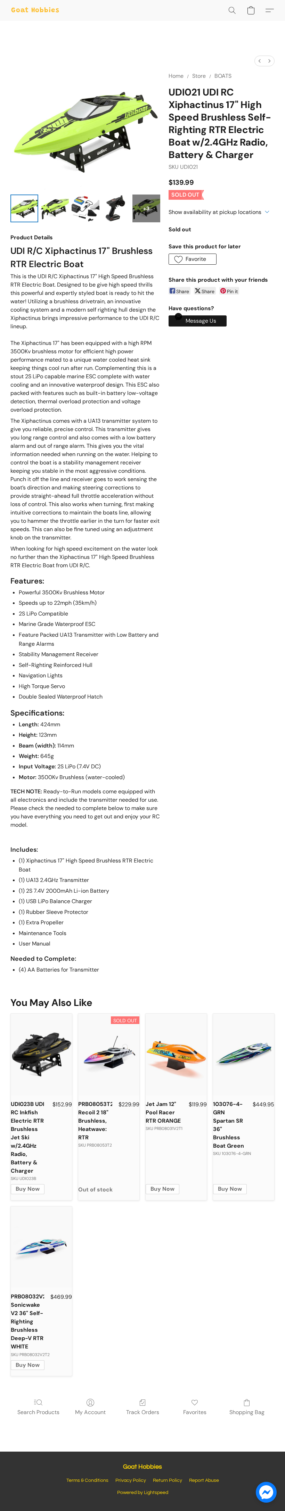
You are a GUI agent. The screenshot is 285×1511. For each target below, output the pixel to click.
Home (176, 76)
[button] (35, 10)
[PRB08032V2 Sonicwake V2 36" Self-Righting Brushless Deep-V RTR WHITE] (41, 1247)
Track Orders (142, 1412)
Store (199, 76)
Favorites (194, 1412)
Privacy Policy (130, 1480)
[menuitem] (259, 61)
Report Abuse (204, 1480)
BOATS (222, 76)
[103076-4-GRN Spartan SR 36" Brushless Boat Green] (243, 1054)
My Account (90, 1412)
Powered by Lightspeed (142, 1492)
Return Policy (167, 1480)
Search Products (38, 1412)
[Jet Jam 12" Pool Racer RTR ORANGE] (176, 1054)
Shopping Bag (246, 1412)
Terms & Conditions (87, 1480)
